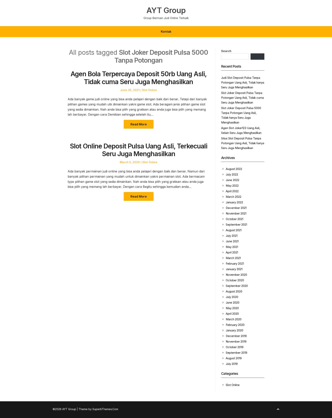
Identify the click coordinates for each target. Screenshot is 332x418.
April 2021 (232, 252)
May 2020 (232, 308)
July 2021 (231, 236)
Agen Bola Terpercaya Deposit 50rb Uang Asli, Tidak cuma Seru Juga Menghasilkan (139, 78)
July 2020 (232, 297)
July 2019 (232, 364)
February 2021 (235, 263)
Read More (138, 124)
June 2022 (232, 180)
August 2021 (234, 230)
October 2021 (234, 219)
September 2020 (237, 286)
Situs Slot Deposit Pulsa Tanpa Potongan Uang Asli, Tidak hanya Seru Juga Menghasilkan (242, 143)
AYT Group (166, 10)
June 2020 (232, 302)
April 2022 (232, 191)
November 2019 (236, 341)
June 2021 (232, 241)
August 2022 (234, 169)
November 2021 (236, 213)
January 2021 (234, 269)
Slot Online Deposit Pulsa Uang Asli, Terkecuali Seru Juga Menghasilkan (138, 150)
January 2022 (234, 202)
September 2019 (236, 352)
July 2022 (232, 174)
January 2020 (234, 330)
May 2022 (232, 185)
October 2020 (235, 280)
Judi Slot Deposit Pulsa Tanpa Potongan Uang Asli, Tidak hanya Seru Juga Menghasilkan (242, 82)
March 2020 (234, 319)
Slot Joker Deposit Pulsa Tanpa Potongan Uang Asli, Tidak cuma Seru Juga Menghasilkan (242, 97)
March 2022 (233, 197)
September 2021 (236, 224)
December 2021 (236, 208)
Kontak (166, 31)
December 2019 (236, 336)
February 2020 (235, 325)
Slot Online (149, 90)
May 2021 (232, 247)
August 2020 (234, 291)
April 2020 (232, 313)
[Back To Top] (278, 409)
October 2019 (234, 347)
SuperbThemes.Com (105, 409)
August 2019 (234, 358)
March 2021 (233, 258)
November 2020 (236, 274)
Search (226, 51)
